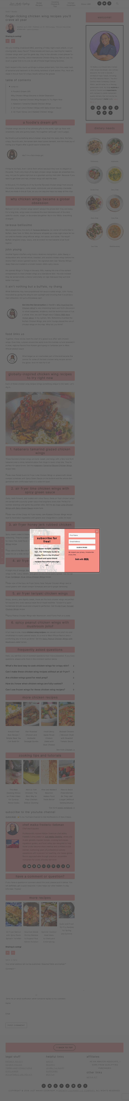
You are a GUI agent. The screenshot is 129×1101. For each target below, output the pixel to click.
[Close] (97, 531)
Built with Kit (82, 559)
